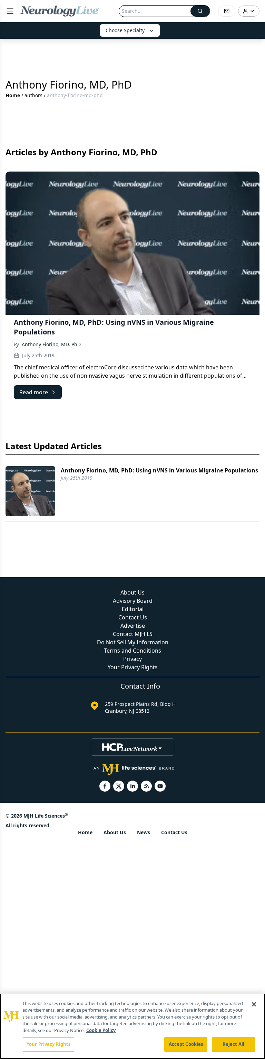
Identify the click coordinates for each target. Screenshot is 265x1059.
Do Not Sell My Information (132, 642)
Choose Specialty (125, 30)
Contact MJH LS (133, 634)
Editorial (133, 609)
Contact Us (132, 617)
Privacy (132, 659)
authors (33, 95)
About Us (132, 592)
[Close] (254, 1004)
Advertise (132, 625)
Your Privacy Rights (133, 667)
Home (13, 95)
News (143, 832)
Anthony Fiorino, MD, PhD (51, 344)
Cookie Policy (101, 1030)
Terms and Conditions (132, 650)
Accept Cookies (186, 1044)
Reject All (233, 1044)
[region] (132, 1026)
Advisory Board (133, 601)
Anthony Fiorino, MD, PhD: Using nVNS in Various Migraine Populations (159, 470)
